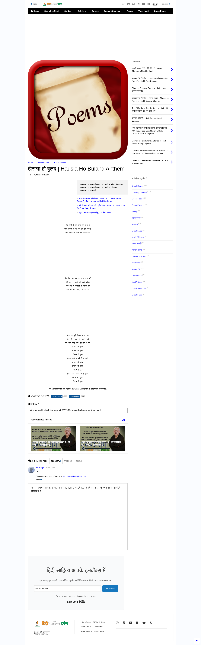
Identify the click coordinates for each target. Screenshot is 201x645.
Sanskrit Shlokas (112, 11)
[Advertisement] (100, 37)
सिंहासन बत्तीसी (137, 250)
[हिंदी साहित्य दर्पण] (52, 5)
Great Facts (137, 295)
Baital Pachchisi (138, 256)
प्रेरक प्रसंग (136, 218)
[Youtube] (143, 4)
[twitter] (133, 4)
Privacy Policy (86, 631)
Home (36, 11)
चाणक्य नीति (136, 269)
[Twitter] (130, 622)
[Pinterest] (128, 4)
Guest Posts (160, 11)
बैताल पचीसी (136, 263)
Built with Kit (76, 601)
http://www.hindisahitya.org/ (74, 476)
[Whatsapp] (123, 4)
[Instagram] (138, 4)
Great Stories (137, 186)
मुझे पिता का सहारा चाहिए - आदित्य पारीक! (95, 212)
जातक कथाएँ (136, 243)
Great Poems (60, 163)
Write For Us (86, 627)
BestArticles (137, 282)
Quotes (95, 11)
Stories (67, 11)
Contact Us (99, 627)
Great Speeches (139, 288)
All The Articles (99, 622)
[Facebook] (149, 4)
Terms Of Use (99, 631)
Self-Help (82, 11)
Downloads (137, 275)
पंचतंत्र (134, 211)
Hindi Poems (43, 163)
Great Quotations (139, 192)
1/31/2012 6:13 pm (51, 468)
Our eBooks (86, 622)
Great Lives (137, 231)
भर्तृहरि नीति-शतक (138, 237)
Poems (130, 11)
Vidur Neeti (143, 11)
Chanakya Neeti (51, 11)
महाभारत (135, 224)
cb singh (40, 468)
